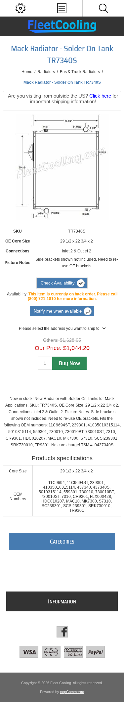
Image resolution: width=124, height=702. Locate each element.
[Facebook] (62, 632)
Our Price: (48, 348)
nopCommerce (72, 692)
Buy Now (69, 363)
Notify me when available (58, 311)
